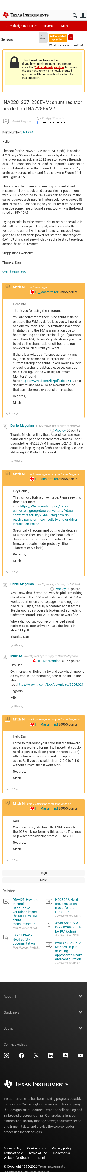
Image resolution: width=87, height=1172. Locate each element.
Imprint (40, 1157)
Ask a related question (58, 38)
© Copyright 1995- (21, 1166)
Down (17, 414)
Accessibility (12, 1148)
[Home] (25, 15)
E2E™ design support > (21, 26)
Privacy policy (61, 1148)
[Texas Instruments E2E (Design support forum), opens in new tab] (65, 1057)
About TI (10, 996)
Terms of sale (13, 1153)
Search (75, 16)
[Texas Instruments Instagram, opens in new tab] (6, 1057)
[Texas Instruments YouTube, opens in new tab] (80, 1057)
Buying (9, 1028)
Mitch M (19, 287)
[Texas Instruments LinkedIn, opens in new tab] (51, 1057)
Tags (43, 873)
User (83, 16)
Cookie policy (36, 1148)
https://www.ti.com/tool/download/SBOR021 (50, 684)
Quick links (11, 1012)
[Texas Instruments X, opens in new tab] (36, 1057)
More (64, 26)
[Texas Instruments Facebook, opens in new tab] (21, 1057)
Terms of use (38, 1153)
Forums (47, 26)
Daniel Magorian (22, 121)
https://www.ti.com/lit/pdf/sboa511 (47, 381)
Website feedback (16, 1157)
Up (7, 414)
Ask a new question (70, 37)
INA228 (27, 132)
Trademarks (61, 1153)
